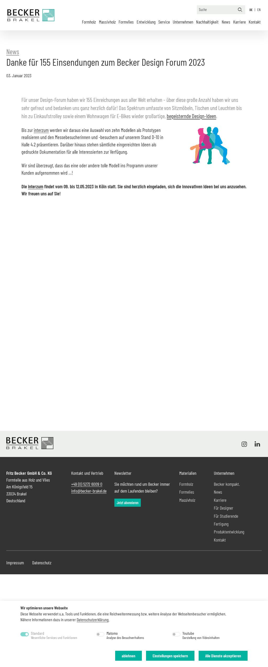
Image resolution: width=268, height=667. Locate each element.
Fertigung (221, 524)
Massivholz (107, 22)
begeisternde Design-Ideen (191, 116)
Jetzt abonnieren (127, 502)
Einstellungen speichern (170, 655)
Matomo (125, 635)
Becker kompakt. (227, 484)
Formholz (89, 22)
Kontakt (255, 22)
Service (164, 22)
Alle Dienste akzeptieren (223, 655)
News (226, 22)
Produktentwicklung (229, 531)
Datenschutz (41, 562)
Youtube (201, 635)
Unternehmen (183, 22)
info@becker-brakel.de (89, 491)
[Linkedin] (256, 444)
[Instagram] (245, 444)
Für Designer (223, 508)
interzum (41, 130)
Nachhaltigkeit (207, 22)
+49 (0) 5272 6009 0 (86, 484)
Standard (54, 635)
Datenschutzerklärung (93, 619)
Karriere (239, 22)
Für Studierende (226, 516)
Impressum (15, 562)
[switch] (100, 634)
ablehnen (128, 655)
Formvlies (126, 22)
